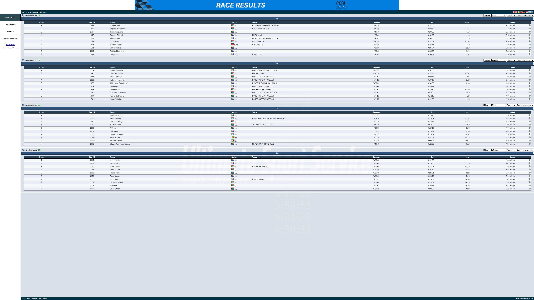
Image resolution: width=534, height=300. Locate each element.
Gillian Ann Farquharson (119, 83)
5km (277, 108)
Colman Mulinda (116, 134)
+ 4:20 (467, 96)
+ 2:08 (467, 83)
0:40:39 (431, 90)
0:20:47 (431, 134)
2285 (92, 170)
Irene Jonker (115, 179)
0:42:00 (431, 93)
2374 (92, 134)
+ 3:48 (467, 131)
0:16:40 (431, 115)
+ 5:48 (467, 176)
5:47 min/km (510, 186)
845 (92, 29)
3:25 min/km (510, 35)
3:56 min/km (510, 77)
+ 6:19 (467, 144)
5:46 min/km (510, 182)
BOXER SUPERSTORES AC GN (264, 70)
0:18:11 (431, 118)
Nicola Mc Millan (116, 182)
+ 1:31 (467, 118)
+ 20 (468, 38)
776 (92, 70)
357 (92, 35)
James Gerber (115, 48)
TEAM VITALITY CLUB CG (262, 125)
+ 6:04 (467, 179)
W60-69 (376, 179)
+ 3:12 (467, 125)
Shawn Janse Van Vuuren (120, 144)
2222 (92, 118)
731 (92, 99)
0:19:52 (431, 125)
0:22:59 (431, 144)
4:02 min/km (510, 86)
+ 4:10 (467, 93)
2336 (92, 186)
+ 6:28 (467, 186)
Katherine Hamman (117, 80)
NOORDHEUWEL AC (260, 167)
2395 (92, 128)
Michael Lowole (116, 45)
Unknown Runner (116, 115)
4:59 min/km (510, 167)
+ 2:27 (467, 86)
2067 (92, 160)
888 (92, 77)
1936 (92, 115)
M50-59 (376, 131)
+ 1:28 (467, 80)
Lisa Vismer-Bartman (118, 93)
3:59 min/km (510, 125)
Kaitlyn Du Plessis (117, 96)
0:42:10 (431, 96)
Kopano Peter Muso (117, 29)
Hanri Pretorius (116, 99)
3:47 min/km (510, 70)
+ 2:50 (467, 90)
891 (92, 74)
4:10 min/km (510, 134)
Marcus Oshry (115, 125)
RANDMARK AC (258, 179)
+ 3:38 (467, 128)
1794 (92, 32)
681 (92, 93)
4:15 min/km (510, 99)
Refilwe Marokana (117, 51)
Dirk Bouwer (114, 131)
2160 (92, 167)
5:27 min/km (510, 170)
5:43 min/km (510, 179)
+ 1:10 (467, 45)
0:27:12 (431, 170)
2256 (92, 141)
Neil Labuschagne (117, 122)
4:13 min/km (510, 96)
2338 (92, 189)
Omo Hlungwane (116, 32)
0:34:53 (431, 41)
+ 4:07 (467, 134)
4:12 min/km (510, 93)
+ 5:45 (467, 141)
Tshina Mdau (115, 173)
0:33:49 (431, 29)
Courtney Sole (115, 90)
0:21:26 (431, 138)
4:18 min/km (510, 138)
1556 (92, 80)
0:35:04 (431, 48)
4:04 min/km (510, 90)
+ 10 (468, 32)
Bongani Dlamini (116, 35)
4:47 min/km (510, 163)
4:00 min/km (510, 83)
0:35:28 (431, 51)
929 (92, 90)
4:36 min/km (510, 144)
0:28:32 (431, 179)
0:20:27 (431, 131)
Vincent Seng (115, 38)
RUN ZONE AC (258, 45)
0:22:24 (431, 141)
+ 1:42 (467, 51)
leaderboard (10, 17)
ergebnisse (10, 24)
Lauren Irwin (115, 160)
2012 (92, 131)
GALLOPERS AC (258, 41)
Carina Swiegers (116, 70)
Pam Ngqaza (115, 176)
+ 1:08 (467, 41)
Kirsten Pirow (115, 163)
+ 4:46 (467, 138)
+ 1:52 (467, 54)
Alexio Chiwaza (116, 141)
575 (92, 86)
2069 (92, 144)
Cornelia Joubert (116, 74)
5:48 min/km (510, 189)
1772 (92, 38)
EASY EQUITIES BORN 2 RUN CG (265, 26)
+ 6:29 (467, 189)
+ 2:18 (467, 122)
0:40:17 (431, 86)
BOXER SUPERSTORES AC (263, 77)
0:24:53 (431, 167)
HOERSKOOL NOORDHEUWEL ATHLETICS (269, 118)
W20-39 (376, 70)
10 (41, 54)
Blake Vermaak (116, 118)
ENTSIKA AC (257, 35)
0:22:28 (431, 160)
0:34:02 (431, 35)
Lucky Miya (114, 41)
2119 (92, 182)
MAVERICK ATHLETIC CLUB (263, 144)
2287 (92, 163)
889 (92, 54)
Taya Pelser (114, 86)
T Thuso (113, 128)
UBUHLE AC (257, 54)
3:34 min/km (510, 54)
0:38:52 (431, 74)
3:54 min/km (510, 74)
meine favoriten (10, 39)
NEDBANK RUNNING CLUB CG (264, 83)
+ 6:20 (467, 182)
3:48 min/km (510, 122)
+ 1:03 (467, 74)
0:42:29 (431, 99)
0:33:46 (431, 26)
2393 (92, 173)
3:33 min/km (510, 51)
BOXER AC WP (258, 74)
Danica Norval (115, 167)
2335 (92, 179)
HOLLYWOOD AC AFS (260, 29)
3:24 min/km (510, 32)
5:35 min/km (510, 173)
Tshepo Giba (115, 26)
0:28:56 (431, 189)
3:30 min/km (510, 41)
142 (92, 48)
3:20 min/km (510, 115)
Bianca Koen (115, 189)
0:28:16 (431, 176)
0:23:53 (431, 163)
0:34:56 (431, 45)
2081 (92, 122)
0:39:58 (431, 83)
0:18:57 (431, 122)
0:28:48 (431, 182)
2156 (92, 176)
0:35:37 (431, 54)
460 (92, 45)
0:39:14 (431, 77)
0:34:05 (431, 38)
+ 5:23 (467, 173)
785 (92, 41)
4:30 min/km (510, 160)
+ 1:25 (467, 77)
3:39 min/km (510, 118)
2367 (92, 51)
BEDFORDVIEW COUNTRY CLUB (265, 38)
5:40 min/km (510, 176)
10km (277, 18)
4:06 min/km (510, 131)
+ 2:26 (467, 167)
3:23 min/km (510, 26)
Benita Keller (115, 170)
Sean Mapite (115, 138)
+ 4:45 (467, 170)
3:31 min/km (510, 48)
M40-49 (376, 29)
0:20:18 (431, 128)
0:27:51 (431, 173)
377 (92, 83)
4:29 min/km (510, 141)
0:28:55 (431, 186)
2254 (92, 138)
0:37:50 (431, 70)
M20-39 (376, 26)
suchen (10, 31)
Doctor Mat (114, 54)
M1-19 (376, 118)
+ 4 (468, 29)
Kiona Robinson (116, 77)
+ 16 (468, 35)
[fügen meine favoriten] (530, 25)
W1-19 (376, 77)
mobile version (10, 45)
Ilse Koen (113, 186)
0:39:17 (431, 80)
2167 (92, 125)
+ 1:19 (467, 48)
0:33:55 (431, 32)
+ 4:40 (467, 99)
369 (92, 96)
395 (92, 26)
